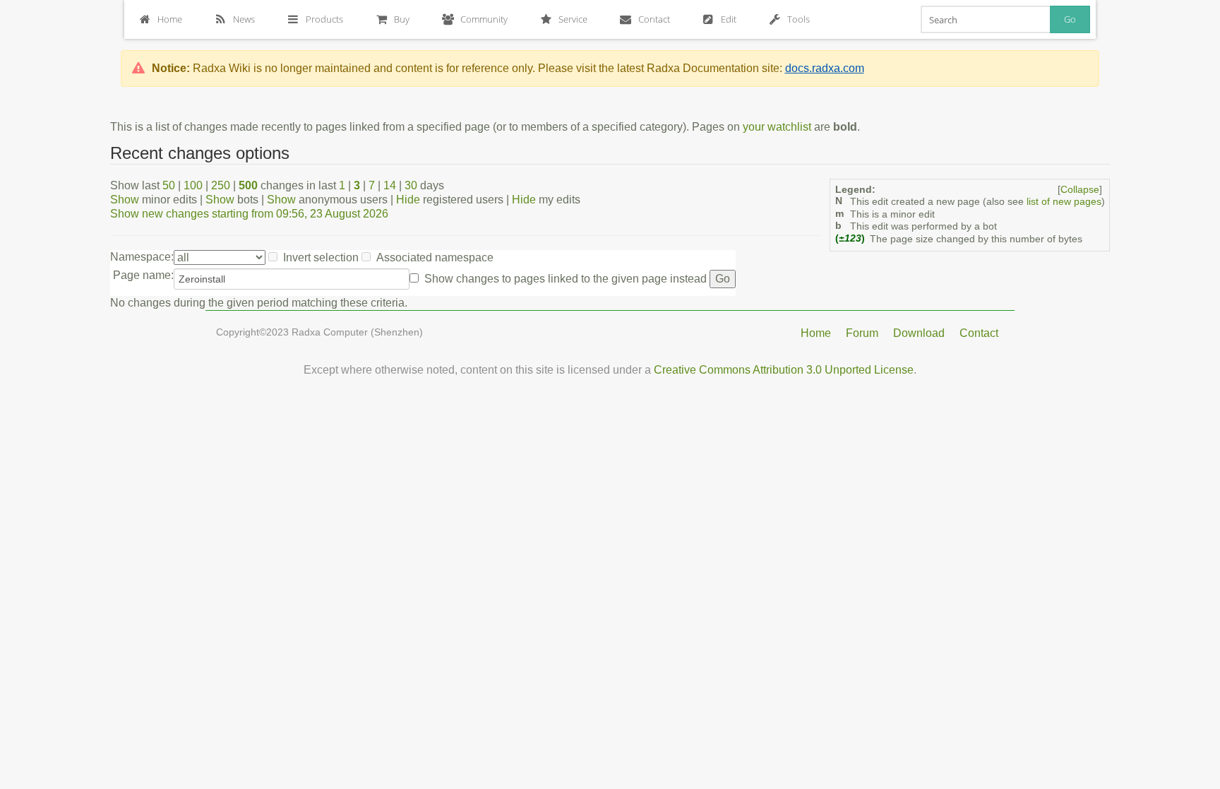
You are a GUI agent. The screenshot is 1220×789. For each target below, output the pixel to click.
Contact (654, 19)
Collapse (1079, 189)
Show (124, 200)
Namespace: (142, 257)
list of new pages (1064, 201)
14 (389, 185)
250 (220, 185)
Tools (798, 19)
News (244, 19)
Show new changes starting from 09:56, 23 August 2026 (249, 214)
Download (919, 333)
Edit (728, 19)
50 (168, 185)
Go (1070, 19)
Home (169, 19)
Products (324, 19)
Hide (408, 200)
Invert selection (321, 257)
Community (484, 19)
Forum (862, 333)
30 (411, 185)
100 (193, 185)
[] (1080, 189)
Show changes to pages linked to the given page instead (565, 279)
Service (572, 19)
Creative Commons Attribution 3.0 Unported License (784, 370)
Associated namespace (435, 257)
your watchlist (777, 127)
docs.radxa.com (824, 68)
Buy (401, 19)
